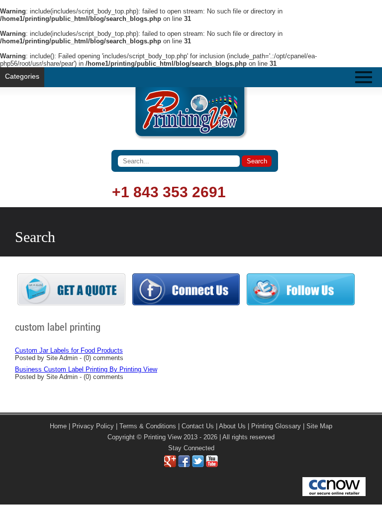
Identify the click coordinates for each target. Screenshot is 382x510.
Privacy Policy (93, 426)
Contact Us (198, 426)
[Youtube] (212, 465)
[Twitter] (198, 465)
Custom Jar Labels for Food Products (69, 350)
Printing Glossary (276, 426)
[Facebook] (184, 465)
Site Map (319, 426)
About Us (232, 426)
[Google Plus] (170, 465)
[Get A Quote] (71, 303)
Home (58, 426)
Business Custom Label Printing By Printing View (86, 369)
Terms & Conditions (147, 426)
